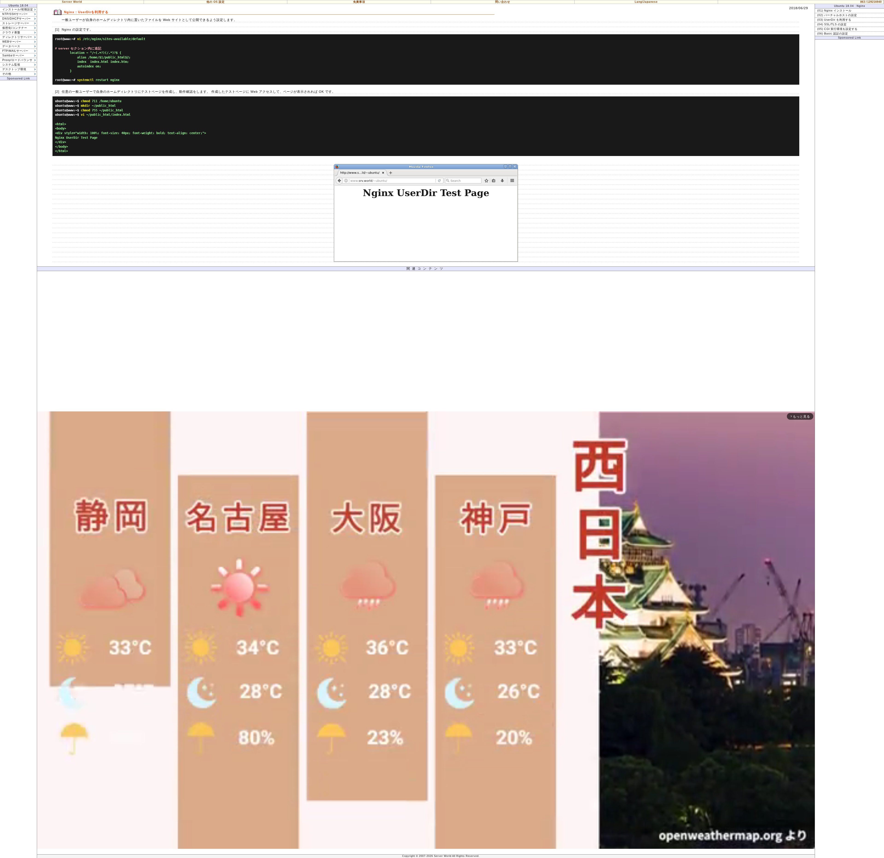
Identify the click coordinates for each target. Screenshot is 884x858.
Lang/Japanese (646, 1)
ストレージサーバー (15, 23)
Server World (72, 1)
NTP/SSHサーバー (15, 14)
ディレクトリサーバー (17, 37)
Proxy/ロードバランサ (17, 60)
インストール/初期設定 (17, 9)
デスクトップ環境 (14, 69)
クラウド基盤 (11, 32)
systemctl (85, 80)
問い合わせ (502, 1)
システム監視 (11, 64)
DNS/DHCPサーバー (16, 18)
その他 (6, 73)
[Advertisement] (426, 342)
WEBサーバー (11, 41)
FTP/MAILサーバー (15, 50)
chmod (85, 101)
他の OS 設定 (215, 1)
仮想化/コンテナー (14, 27)
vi (79, 39)
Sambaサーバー (13, 55)
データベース (11, 46)
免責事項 (359, 1)
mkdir (85, 105)
